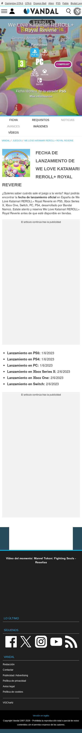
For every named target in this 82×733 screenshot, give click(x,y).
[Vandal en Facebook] (11, 641)
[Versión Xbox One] (44, 72)
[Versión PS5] (34, 52)
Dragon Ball (39, 3)
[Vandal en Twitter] (26, 641)
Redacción (9, 664)
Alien (51, 3)
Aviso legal (9, 686)
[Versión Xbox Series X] (34, 72)
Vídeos (13, 132)
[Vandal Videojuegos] (41, 11)
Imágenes (40, 126)
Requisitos (40, 120)
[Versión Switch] (39, 81)
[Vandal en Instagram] (41, 641)
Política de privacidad (14, 680)
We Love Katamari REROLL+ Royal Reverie (41, 27)
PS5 (58, 3)
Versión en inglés (41, 715)
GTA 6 (28, 3)
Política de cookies (13, 691)
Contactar (8, 669)
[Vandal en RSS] (71, 641)
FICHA (13, 120)
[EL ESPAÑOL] (77, 11)
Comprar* (63, 64)
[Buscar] (68, 11)
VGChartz (8, 702)
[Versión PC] (39, 61)
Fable (65, 3)
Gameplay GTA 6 (14, 3)
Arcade (32, 38)
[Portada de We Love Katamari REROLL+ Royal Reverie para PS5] (16, 162)
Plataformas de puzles (54, 38)
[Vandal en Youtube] (56, 641)
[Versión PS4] (44, 52)
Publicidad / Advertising (15, 675)
